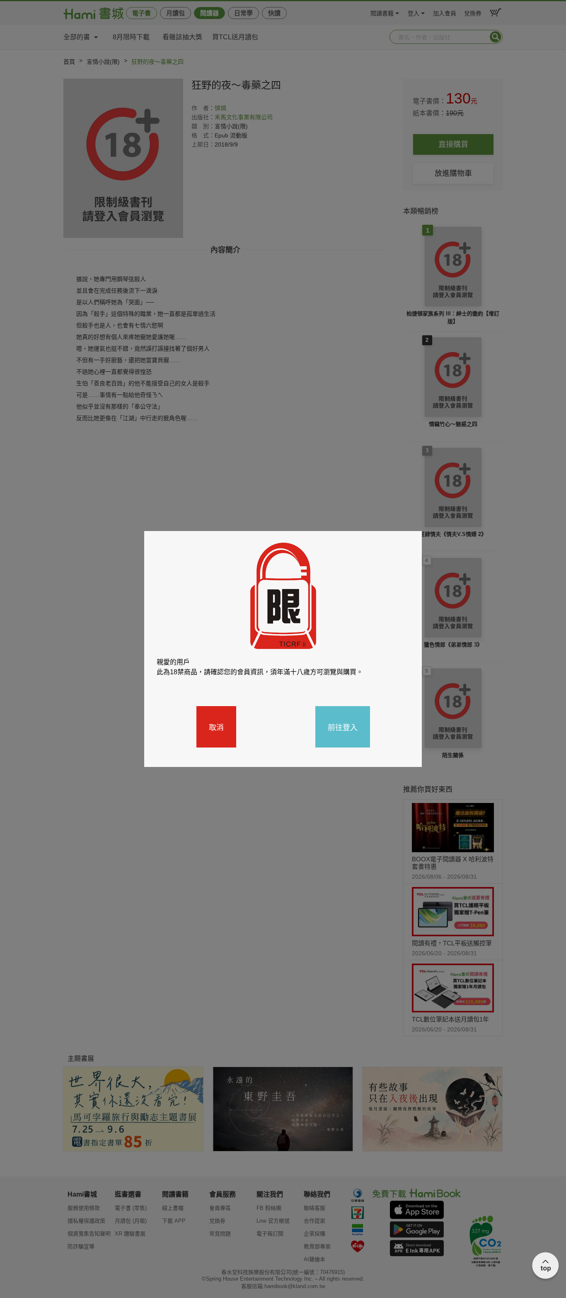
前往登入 (343, 726)
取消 (216, 726)
